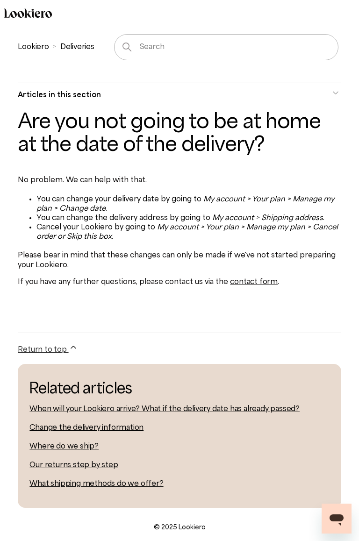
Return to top (43, 350)
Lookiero (33, 47)
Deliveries (77, 47)
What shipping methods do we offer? (96, 484)
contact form (254, 282)
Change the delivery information (86, 428)
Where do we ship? (64, 446)
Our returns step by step (73, 465)
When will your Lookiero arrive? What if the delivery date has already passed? (164, 409)
